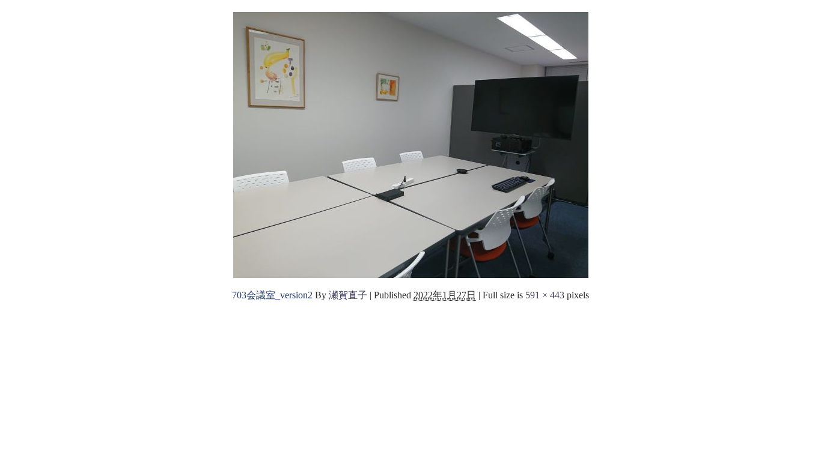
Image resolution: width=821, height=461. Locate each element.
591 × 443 (544, 295)
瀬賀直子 (348, 295)
